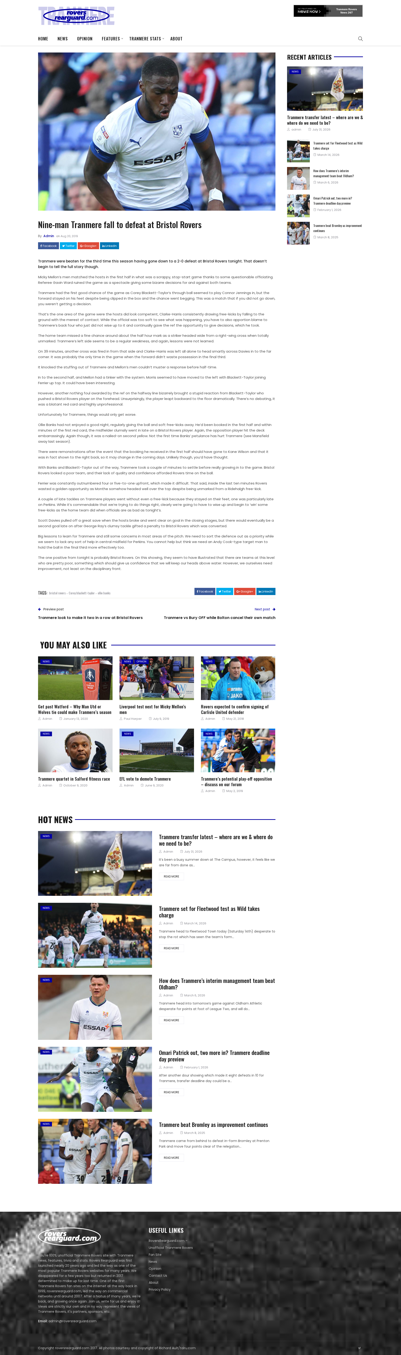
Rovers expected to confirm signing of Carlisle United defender (235, 709)
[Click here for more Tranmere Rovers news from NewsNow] (312, 11)
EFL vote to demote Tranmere (145, 778)
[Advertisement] (208, 15)
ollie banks (104, 592)
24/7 (350, 12)
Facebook (49, 246)
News (63, 39)
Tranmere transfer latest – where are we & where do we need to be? (216, 839)
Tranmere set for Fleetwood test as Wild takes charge (209, 911)
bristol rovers (57, 592)
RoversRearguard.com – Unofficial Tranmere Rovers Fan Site (171, 1247)
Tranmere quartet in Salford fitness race (74, 778)
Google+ (90, 246)
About (176, 39)
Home (43, 39)
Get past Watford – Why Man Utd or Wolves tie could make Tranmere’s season (74, 709)
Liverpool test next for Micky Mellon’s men (153, 709)
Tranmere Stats (145, 39)
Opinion (85, 39)
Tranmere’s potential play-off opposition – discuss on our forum (236, 781)
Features (111, 39)
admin (48, 236)
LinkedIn (111, 246)
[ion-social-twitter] (359, 1348)
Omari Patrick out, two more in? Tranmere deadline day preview (214, 1055)
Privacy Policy (160, 1289)
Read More (171, 876)
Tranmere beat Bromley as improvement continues (213, 1124)
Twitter (69, 246)
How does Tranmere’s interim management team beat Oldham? (217, 983)
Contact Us (158, 1275)
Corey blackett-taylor (82, 592)
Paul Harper (133, 719)
